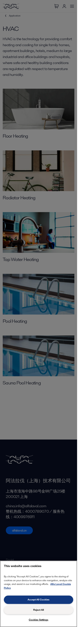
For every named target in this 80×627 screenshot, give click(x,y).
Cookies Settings (38, 620)
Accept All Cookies (39, 599)
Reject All (38, 610)
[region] (38, 594)
